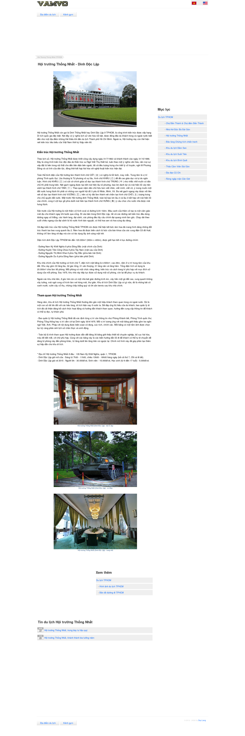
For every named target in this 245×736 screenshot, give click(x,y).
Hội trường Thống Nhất (177, 135)
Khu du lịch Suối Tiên (176, 154)
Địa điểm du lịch (48, 14)
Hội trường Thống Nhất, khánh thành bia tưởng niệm (69, 637)
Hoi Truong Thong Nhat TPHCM (50, 57)
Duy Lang (202, 720)
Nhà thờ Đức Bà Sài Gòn (178, 129)
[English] (205, 3)
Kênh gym (68, 14)
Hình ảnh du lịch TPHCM (112, 586)
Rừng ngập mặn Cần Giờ (178, 178)
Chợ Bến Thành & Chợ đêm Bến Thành (185, 123)
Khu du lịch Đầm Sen (176, 147)
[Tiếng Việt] (194, 3)
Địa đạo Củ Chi (173, 172)
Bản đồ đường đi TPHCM (112, 592)
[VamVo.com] (60, 6)
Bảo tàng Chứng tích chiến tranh (181, 141)
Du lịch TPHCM (103, 580)
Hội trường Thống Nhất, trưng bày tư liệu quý (66, 630)
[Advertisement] (147, 31)
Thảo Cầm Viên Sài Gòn (178, 166)
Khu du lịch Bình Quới (176, 160)
